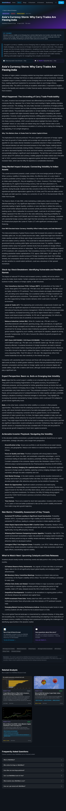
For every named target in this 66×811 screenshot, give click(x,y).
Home (13, 2)
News (19, 2)
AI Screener (40, 2)
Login (61, 2)
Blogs (24, 2)
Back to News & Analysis (10, 10)
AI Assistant (32, 2)
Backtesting (49, 2)
